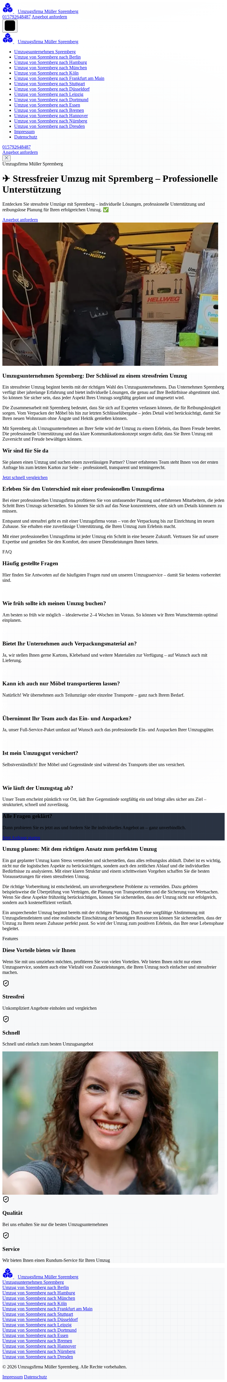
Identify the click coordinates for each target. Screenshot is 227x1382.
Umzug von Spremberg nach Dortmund (51, 99)
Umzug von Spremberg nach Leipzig (48, 94)
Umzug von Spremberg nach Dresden (49, 126)
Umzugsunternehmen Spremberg (45, 51)
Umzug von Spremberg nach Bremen (49, 110)
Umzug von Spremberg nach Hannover (51, 115)
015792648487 (16, 16)
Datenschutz (25, 136)
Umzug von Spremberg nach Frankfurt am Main (59, 78)
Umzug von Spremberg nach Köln (46, 72)
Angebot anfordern (49, 16)
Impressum (24, 131)
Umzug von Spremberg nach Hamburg (50, 62)
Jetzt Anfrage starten (21, 837)
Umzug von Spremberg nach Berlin (47, 56)
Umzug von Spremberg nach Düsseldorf (52, 88)
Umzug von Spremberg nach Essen (47, 104)
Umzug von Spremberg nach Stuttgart (49, 83)
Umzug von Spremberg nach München (50, 67)
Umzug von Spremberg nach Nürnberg (50, 120)
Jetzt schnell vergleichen (25, 477)
